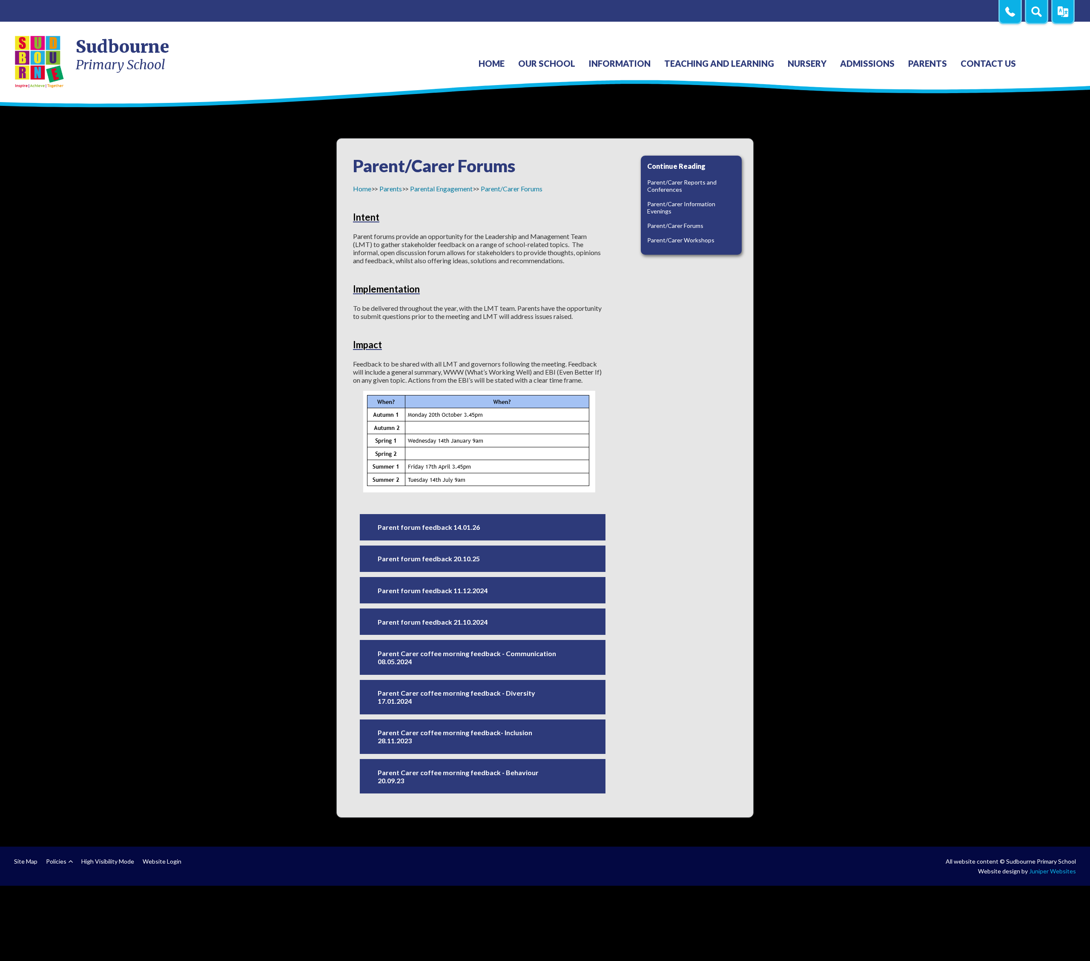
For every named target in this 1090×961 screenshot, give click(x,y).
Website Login (162, 861)
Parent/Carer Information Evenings (681, 207)
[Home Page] (40, 61)
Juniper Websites (1052, 871)
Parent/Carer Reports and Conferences (682, 186)
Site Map (25, 861)
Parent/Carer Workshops (680, 240)
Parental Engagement (441, 189)
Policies (56, 861)
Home (362, 189)
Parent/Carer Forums (511, 189)
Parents (390, 189)
